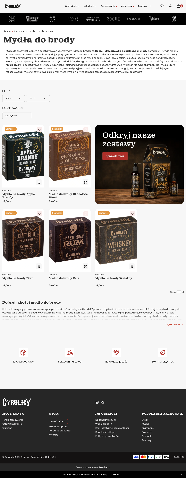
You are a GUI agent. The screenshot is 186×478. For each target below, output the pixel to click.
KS (53, 457)
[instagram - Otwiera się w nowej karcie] (97, 402)
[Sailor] (133, 19)
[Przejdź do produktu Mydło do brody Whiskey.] (116, 240)
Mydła (32, 31)
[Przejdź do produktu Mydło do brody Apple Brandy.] (23, 156)
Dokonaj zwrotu (104, 420)
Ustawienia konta (12, 424)
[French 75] (52, 19)
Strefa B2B (57, 421)
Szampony (148, 428)
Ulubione (7, 428)
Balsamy (147, 432)
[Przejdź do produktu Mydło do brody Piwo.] (23, 240)
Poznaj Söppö (57, 426)
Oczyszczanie (20, 31)
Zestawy (146, 440)
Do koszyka (39, 182)
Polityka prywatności (107, 436)
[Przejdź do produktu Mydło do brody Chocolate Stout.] (70, 156)
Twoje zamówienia (12, 420)
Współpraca (102, 424)
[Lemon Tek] (174, 19)
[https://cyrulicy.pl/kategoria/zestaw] (139, 164)
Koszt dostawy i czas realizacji (112, 428)
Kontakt (53, 434)
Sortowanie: (12, 107)
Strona (173, 292)
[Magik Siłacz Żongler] (73, 19)
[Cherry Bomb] (32, 19)
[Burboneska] (12, 19)
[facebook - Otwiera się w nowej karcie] (103, 402)
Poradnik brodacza (59, 430)
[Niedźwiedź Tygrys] (93, 19)
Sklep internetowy (92, 467)
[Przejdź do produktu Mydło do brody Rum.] (70, 240)
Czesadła (147, 436)
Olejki (145, 420)
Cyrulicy (7, 31)
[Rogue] (113, 19)
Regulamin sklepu (105, 432)
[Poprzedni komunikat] (4, 474)
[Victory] (154, 19)
